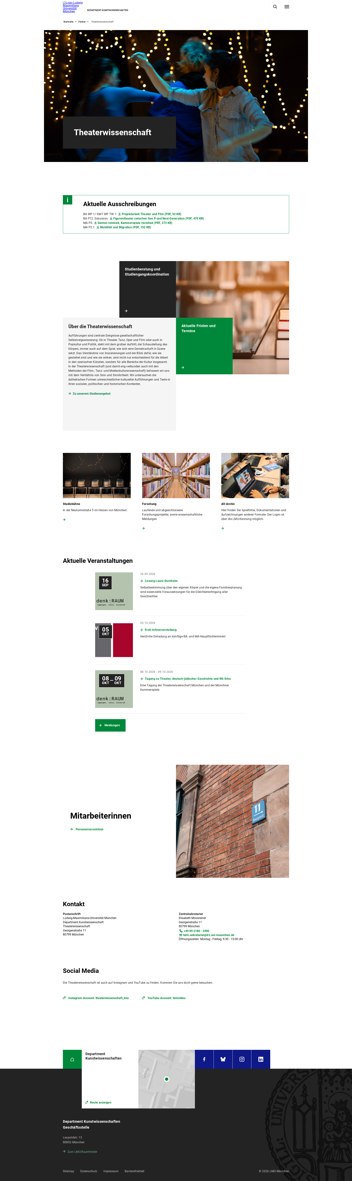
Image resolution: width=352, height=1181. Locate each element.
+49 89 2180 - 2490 (196, 931)
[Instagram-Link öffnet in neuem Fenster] (242, 1059)
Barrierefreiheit (134, 1171)
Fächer (82, 22)
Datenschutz (88, 1171)
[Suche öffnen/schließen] (275, 7)
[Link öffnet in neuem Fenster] (138, 1079)
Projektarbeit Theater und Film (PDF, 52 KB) (151, 214)
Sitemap (68, 1171)
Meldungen (112, 725)
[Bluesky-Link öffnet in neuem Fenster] (223, 1059)
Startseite (68, 22)
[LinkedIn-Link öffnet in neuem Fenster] (260, 1059)
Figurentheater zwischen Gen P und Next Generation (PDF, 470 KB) (158, 218)
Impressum (110, 1171)
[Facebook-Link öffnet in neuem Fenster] (204, 1059)
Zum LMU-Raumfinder (82, 1152)
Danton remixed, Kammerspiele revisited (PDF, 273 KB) (135, 223)
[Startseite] (72, 1059)
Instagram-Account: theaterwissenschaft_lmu (98, 998)
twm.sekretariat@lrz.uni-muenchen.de (208, 935)
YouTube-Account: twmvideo (167, 998)
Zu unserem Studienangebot (91, 393)
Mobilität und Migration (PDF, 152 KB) (125, 227)
